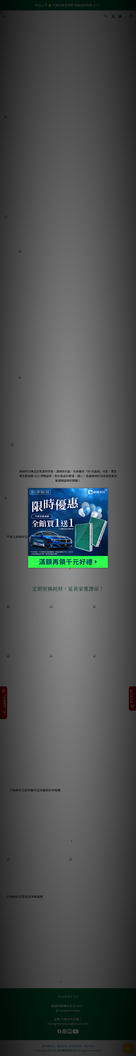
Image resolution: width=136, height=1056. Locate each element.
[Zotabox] (105, 564)
